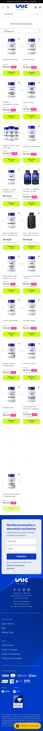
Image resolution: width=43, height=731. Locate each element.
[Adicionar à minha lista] (19, 39)
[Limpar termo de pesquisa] (33, 14)
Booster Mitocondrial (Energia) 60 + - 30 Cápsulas (10, 278)
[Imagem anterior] (3, 46)
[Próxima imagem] (20, 46)
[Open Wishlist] (8, 7)
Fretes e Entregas (9, 650)
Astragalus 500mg (29, 320)
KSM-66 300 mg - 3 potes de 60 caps (11, 147)
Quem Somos (8, 624)
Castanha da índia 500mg (31, 146)
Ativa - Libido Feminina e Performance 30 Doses (31, 234)
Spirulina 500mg (8, 407)
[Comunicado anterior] (3, 1)
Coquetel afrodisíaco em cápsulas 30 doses (31, 453)
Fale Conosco (8, 645)
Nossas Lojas (7, 633)
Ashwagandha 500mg (10, 59)
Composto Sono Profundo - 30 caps (31, 277)
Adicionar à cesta (11, 73)
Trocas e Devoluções (11, 654)
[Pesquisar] (37, 14)
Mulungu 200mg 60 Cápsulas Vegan (9, 365)
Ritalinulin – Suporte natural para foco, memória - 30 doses (9, 191)
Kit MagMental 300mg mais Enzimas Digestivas (11, 453)
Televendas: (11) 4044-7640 (21, 593)
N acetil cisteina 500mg (10, 320)
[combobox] (17, 14)
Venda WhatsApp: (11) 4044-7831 (21, 596)
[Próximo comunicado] (39, 1)
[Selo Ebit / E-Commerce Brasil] (18, 701)
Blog (4, 628)
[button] (3, 7)
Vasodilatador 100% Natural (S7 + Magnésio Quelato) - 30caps (31, 408)
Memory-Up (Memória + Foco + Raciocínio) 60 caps (11, 235)
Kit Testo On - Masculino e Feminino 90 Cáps (31, 190)
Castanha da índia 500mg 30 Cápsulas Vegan (11, 495)
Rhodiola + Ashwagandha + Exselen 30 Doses (11, 104)
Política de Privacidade (12, 658)
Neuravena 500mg (29, 364)
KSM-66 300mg (28, 102)
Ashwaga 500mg (28, 60)
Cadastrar (21, 557)
